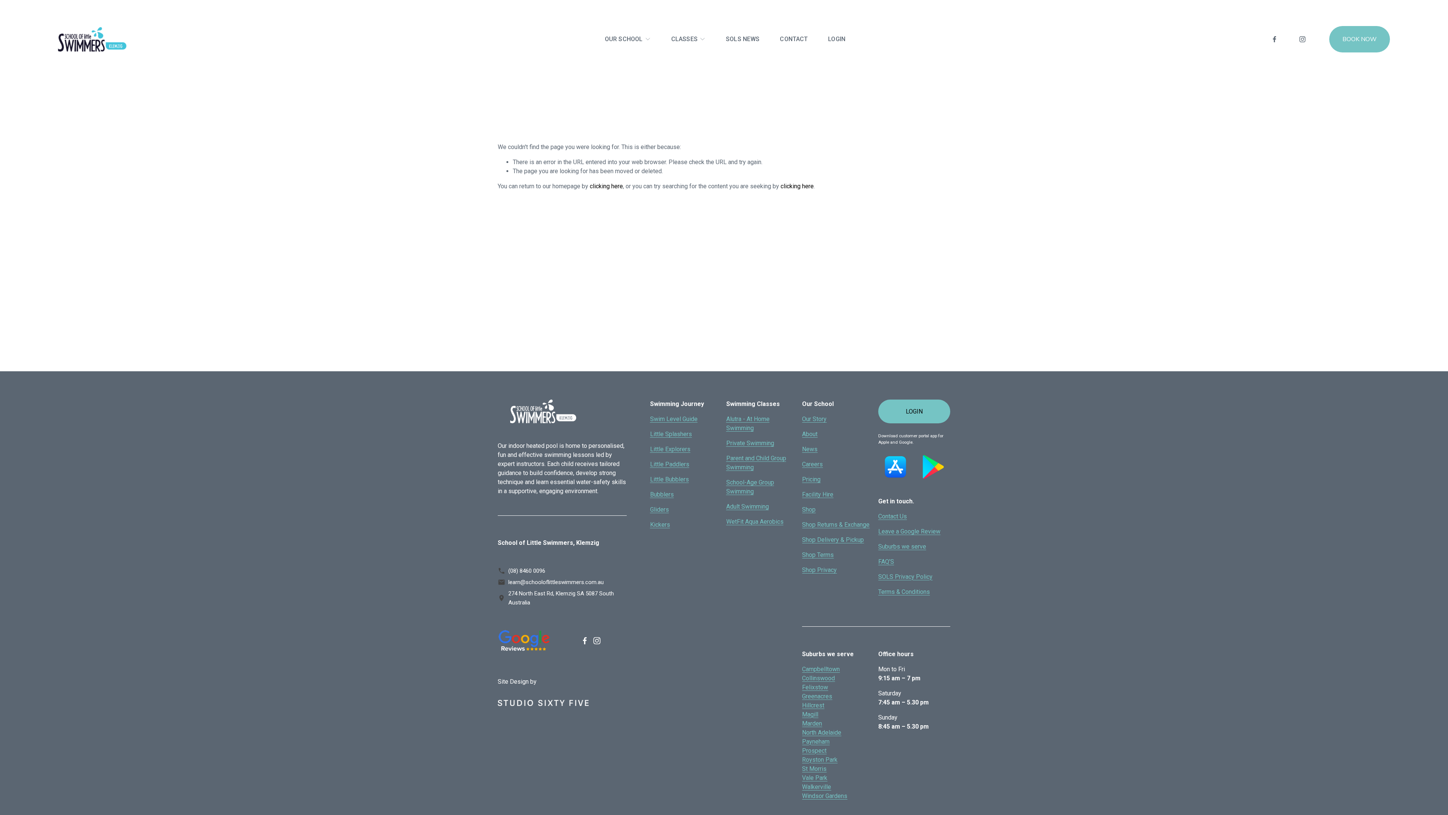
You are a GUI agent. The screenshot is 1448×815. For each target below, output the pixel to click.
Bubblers (662, 494)
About (810, 434)
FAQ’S (886, 561)
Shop (809, 509)
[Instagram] (1302, 39)
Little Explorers (670, 449)
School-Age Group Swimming (750, 487)
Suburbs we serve (902, 546)
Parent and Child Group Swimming (756, 463)
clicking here (606, 186)
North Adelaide (821, 732)
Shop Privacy (819, 570)
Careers (812, 464)
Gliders (659, 509)
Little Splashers (671, 434)
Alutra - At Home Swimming (748, 423)
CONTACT (794, 39)
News (810, 449)
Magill (810, 714)
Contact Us (892, 516)
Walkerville (816, 786)
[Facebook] (1274, 39)
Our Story (814, 419)
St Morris (814, 768)
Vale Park (814, 777)
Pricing (811, 479)
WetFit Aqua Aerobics (755, 521)
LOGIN (836, 39)
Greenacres (817, 696)
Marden (812, 723)
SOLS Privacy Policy (905, 576)
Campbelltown (821, 669)
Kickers (660, 524)
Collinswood (818, 678)
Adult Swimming (747, 506)
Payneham (816, 741)
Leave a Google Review (909, 531)
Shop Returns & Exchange (836, 524)
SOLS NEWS (742, 39)
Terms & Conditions (904, 591)
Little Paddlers (669, 464)
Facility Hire (817, 494)
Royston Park (820, 759)
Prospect (814, 750)
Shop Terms (818, 554)
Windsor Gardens (824, 796)
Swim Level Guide (674, 419)
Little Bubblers (669, 479)
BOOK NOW (1359, 39)
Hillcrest (813, 705)
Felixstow (815, 687)
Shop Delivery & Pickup (833, 539)
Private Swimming (750, 443)
